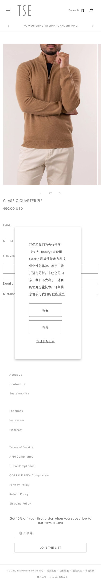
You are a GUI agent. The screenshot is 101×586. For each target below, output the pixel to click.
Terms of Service (21, 447)
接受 (46, 310)
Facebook (16, 411)
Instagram (16, 420)
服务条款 (77, 570)
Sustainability (19, 393)
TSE (19, 570)
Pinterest (16, 430)
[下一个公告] (93, 26)
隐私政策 (58, 294)
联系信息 (41, 577)
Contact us (17, 384)
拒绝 (46, 327)
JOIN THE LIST (50, 548)
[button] (8, 10)
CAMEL (8, 225)
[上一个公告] (8, 26)
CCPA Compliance (22, 466)
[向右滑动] (60, 193)
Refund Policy (19, 494)
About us (15, 375)
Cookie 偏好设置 (59, 577)
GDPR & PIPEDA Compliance (29, 475)
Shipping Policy (20, 503)
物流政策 (89, 570)
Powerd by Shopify (32, 570)
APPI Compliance (21, 457)
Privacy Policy (19, 485)
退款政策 (51, 570)
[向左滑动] (41, 193)
